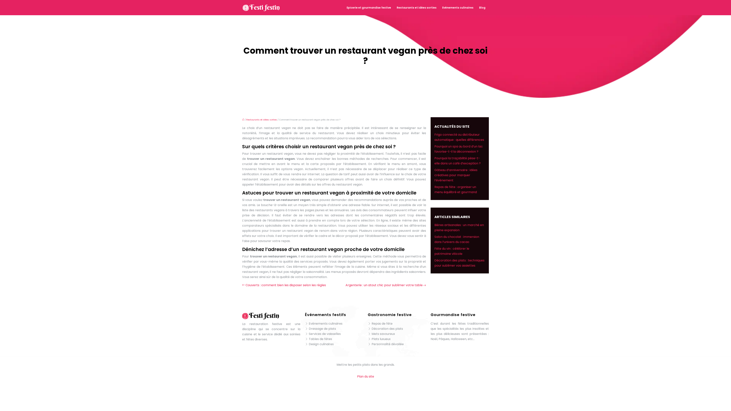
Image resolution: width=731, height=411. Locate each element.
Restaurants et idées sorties (417, 8)
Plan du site (365, 376)
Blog (482, 8)
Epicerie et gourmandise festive (369, 8)
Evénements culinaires (457, 8)
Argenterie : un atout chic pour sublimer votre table (384, 285)
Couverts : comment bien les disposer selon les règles (286, 285)
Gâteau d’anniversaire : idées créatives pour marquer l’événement (455, 175)
